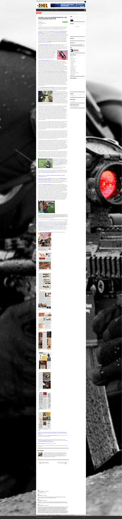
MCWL (56, 71)
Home (46, 1)
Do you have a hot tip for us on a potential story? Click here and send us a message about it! (77, 44)
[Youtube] (79, 1)
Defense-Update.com (73, 58)
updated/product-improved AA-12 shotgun (45, 44)
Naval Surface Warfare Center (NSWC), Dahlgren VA (48, 87)
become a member (52, 219)
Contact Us (59, 1)
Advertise (52, 1)
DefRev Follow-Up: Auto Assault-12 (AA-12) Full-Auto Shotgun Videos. (62, 462)
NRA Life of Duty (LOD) (73, 66)
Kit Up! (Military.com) (73, 68)
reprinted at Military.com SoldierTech (46, 440)
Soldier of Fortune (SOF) (48, 232)
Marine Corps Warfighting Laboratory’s (49, 71)
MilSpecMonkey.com (73, 70)
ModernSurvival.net (73, 71)
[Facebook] (78, 1)
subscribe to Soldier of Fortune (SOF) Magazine (49, 432)
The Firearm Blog (72, 60)
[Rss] (77, 1)
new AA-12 (43, 38)
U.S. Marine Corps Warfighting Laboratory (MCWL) (48, 172)
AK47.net (71, 57)
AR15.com (71, 56)
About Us (49, 1)
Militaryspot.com (72, 69)
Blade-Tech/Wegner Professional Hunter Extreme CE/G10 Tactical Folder (44, 462)
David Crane (40, 20)
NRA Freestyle (72, 67)
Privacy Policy (63, 1)
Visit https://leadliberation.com (74, 106)
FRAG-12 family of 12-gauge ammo (44, 60)
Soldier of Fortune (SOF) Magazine (47, 184)
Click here (39, 175)
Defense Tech (72, 59)
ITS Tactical (72, 65)
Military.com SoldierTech (41, 443)
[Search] (85, 2)
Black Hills (63, 110)
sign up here (66, 219)
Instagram (55, 1)
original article (50, 178)
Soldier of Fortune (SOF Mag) (74, 72)
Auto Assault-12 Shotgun (59, 93)
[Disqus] (53, 477)
